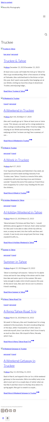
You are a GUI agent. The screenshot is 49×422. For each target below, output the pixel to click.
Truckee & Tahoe (15, 61)
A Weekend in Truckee (19, 110)
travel (6, 104)
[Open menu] (45, 16)
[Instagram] (2, 411)
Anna (7, 67)
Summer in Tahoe (15, 262)
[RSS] (14, 411)
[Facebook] (6, 411)
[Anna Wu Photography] (12, 17)
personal (14, 54)
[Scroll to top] (3, 419)
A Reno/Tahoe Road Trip (20, 311)
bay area (7, 54)
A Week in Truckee (16, 160)
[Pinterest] (10, 411)
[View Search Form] (46, 34)
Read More (14, 91)
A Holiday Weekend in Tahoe (23, 212)
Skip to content (6, 2)
